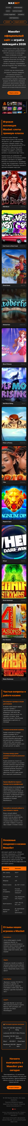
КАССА (8, 11)
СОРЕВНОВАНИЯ (18, 7)
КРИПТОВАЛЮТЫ (14, 17)
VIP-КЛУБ (8, 7)
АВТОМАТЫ (21, 14)
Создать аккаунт (14, 1087)
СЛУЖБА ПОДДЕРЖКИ (9, 14)
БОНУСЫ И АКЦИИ (17, 11)
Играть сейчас (14, 93)
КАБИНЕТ (7, 22)
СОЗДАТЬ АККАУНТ (19, 22)
